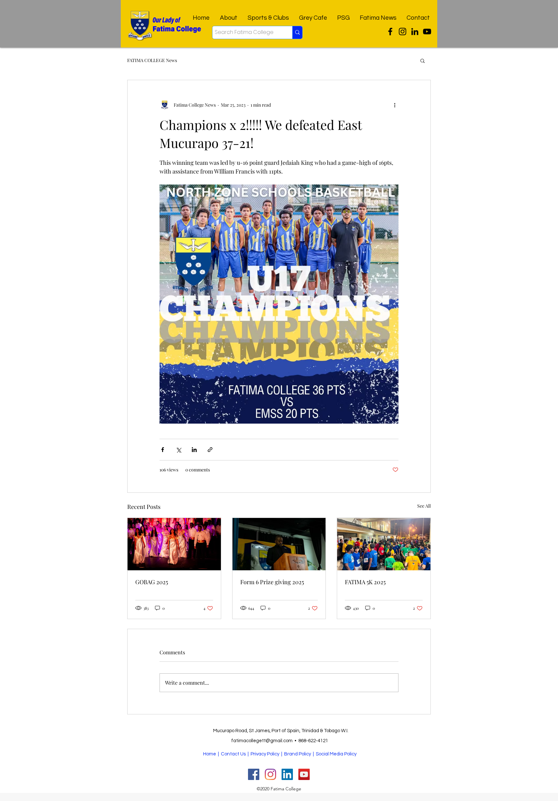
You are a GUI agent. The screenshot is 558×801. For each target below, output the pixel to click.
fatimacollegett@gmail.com (262, 740)
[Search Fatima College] (297, 32)
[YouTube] (427, 31)
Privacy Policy (265, 754)
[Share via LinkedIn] (194, 450)
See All (424, 506)
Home (209, 754)
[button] (422, 60)
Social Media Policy (336, 754)
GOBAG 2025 (151, 582)
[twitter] (390, 31)
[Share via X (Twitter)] (178, 450)
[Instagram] (403, 31)
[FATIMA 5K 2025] (383, 544)
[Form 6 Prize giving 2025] (279, 544)
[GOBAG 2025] (174, 544)
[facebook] (415, 31)
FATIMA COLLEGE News (152, 60)
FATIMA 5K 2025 (365, 582)
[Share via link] (210, 450)
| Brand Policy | (298, 754)
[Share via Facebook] (163, 450)
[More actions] (394, 105)
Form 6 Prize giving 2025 (272, 582)
